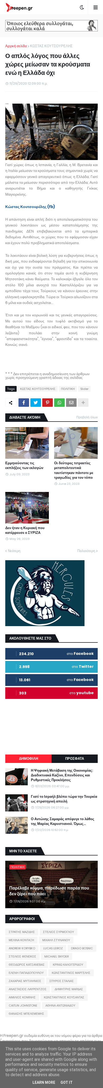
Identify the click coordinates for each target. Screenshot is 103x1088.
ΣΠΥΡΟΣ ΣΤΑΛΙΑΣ (61, 981)
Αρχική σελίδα (16, 46)
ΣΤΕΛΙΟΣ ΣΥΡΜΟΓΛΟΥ (58, 932)
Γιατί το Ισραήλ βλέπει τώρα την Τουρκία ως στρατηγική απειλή (64, 799)
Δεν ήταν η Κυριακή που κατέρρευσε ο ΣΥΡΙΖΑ (25, 530)
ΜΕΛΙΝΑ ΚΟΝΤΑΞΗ (21, 940)
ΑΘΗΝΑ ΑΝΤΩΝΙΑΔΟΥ (60, 1005)
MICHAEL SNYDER (56, 956)
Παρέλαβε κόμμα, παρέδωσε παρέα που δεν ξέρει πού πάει (49, 891)
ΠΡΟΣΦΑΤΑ (74, 758)
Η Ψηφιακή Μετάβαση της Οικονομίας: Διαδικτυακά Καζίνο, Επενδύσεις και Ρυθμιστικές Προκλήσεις (62, 775)
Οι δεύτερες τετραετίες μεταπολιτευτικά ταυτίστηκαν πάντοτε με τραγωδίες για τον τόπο (73, 470)
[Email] (71, 402)
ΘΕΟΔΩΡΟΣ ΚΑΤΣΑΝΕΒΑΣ (27, 965)
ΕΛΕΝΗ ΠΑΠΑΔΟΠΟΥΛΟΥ (26, 973)
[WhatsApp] (59, 402)
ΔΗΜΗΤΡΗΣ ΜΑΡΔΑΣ (69, 989)
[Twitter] (35, 402)
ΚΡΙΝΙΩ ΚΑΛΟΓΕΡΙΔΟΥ (68, 965)
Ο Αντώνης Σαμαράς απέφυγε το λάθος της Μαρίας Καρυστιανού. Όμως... (62, 821)
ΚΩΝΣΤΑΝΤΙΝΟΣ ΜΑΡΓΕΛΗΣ (71, 973)
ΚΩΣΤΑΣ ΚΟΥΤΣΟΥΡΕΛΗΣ (51, 46)
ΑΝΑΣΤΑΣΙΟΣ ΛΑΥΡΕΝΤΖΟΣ (27, 989)
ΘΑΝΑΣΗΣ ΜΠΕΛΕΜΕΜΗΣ (26, 1014)
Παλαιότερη (86, 550)
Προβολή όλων (87, 417)
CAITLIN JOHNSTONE (23, 1005)
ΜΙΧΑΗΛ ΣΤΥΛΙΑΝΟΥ (56, 940)
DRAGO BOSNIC (82, 948)
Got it (66, 1082)
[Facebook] (23, 402)
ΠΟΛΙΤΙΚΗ (68, 389)
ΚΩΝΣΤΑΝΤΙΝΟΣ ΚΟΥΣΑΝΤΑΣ (64, 997)
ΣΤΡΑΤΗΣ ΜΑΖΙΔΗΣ (22, 932)
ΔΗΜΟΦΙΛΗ (28, 758)
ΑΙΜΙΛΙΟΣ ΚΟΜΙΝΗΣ (22, 997)
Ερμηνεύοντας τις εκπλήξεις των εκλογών (24, 465)
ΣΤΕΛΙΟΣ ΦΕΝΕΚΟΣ (22, 956)
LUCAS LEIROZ (53, 948)
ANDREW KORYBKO (22, 948)
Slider (84, 389)
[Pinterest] (47, 402)
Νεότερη (14, 550)
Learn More (43, 1082)
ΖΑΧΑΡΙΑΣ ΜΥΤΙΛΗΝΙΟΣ (25, 981)
